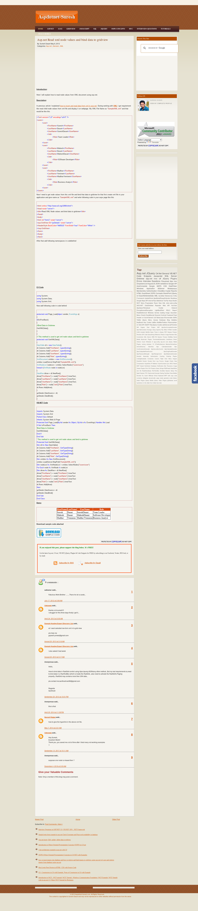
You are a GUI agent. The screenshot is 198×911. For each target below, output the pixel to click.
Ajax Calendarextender (165, 347)
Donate (150, 361)
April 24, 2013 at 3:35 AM (53, 618)
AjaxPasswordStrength (144, 354)
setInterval (165, 325)
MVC (131, 29)
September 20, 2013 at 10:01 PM (56, 696)
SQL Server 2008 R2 (151, 337)
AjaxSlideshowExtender (170, 354)
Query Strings (160, 368)
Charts (143, 315)
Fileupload (165, 281)
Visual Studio (173, 301)
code (175, 376)
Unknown (48, 605)
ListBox (154, 322)
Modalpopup (172, 288)
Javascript (159, 275)
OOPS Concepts (118, 29)
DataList (174, 308)
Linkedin (143, 332)
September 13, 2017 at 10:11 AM (56, 750)
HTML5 (170, 330)
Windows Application (147, 288)
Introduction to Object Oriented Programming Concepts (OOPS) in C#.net (62, 845)
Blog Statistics (172, 320)
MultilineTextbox (162, 322)
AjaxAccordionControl (158, 349)
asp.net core (165, 342)
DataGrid (140, 361)
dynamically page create (156, 378)
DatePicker (173, 286)
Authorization (155, 356)
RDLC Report (171, 310)
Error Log (156, 361)
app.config (157, 342)
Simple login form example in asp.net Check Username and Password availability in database (68, 835)
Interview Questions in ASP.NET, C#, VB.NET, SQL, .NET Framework (62, 829)
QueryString (151, 334)
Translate (155, 142)
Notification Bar (162, 366)
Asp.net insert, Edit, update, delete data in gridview (55, 840)
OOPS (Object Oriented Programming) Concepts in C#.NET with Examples (63, 855)
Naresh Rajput (50, 717)
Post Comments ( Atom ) (54, 824)
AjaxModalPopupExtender (162, 298)
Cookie (165, 308)
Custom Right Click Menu (164, 359)
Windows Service (154, 313)
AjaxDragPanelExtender (170, 351)
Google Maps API (142, 301)
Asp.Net (50, 29)
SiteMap (170, 337)
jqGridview (170, 380)
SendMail (161, 296)
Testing (162, 373)
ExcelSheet (146, 293)
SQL (95, 29)
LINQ (138, 332)
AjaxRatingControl (158, 354)
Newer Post (39, 819)
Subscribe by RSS (66, 563)
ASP (159, 327)
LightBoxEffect (160, 310)
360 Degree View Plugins (147, 327)
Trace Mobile (44, 34)
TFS (146, 373)
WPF (166, 376)
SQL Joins (166, 303)
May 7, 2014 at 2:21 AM (53, 728)
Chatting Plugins (171, 356)
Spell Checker (141, 373)
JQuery (104, 29)
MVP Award (141, 366)
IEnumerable (168, 318)
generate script (168, 378)
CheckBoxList (150, 315)
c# (161, 278)
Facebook (170, 315)
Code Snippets (145, 275)
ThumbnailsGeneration (159, 339)
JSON (157, 283)
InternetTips (152, 301)
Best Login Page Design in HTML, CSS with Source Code (57, 867)
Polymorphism (172, 322)
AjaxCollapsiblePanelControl (150, 351)
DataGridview (150, 305)
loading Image (165, 313)
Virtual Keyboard (159, 376)
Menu (143, 303)
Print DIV (148, 368)
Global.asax (160, 318)
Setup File (174, 371)
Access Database (160, 320)
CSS (166, 286)
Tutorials (166, 29)
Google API (173, 283)
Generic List (152, 318)
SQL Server (171, 275)
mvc (175, 281)
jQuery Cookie (157, 325)
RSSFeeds (167, 368)
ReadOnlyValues (147, 371)
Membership (141, 291)
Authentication (151, 291)
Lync (168, 363)
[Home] (128, 2)
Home (40, 29)
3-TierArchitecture (160, 344)
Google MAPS (156, 286)
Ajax (60, 29)
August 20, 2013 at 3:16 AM (54, 641)
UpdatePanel (149, 298)
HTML (139, 293)
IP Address (154, 363)
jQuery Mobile (149, 380)
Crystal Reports (171, 291)
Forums (162, 361)
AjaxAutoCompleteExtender (169, 327)
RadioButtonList (142, 313)
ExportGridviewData (146, 295)
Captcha (158, 330)
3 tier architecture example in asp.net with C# (53, 850)
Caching (163, 356)
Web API (167, 305)
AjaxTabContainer (142, 330)
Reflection (158, 334)
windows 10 (151, 344)
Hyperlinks (148, 363)
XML (61, 46)
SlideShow (160, 301)
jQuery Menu (148, 320)
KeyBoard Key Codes (144, 322)
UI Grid (139, 325)
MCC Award (173, 363)
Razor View (158, 303)
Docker (145, 361)
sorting (144, 344)
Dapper (175, 359)
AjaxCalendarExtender (170, 349)
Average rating (151, 330)
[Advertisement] (129, 17)
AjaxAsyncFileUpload (148, 308)
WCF (139, 303)
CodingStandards (142, 359)
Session (168, 371)
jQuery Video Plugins (160, 380)
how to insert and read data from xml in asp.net (78, 106)
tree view (159, 383)
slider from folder (152, 383)
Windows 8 (150, 342)
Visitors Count (141, 342)
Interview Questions (147, 29)
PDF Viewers (168, 332)
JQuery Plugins (170, 278)
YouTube (174, 305)
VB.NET (173, 273)
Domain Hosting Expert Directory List (59, 623)
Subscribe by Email (92, 563)
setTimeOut (173, 325)
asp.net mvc (152, 278)
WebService (169, 296)
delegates (146, 378)
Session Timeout (163, 337)
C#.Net (159, 273)
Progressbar (149, 303)
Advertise (152, 347)
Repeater (159, 305)
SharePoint (167, 293)
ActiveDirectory (142, 347)
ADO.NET (141, 305)
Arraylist (140, 356)
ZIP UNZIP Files (147, 325)
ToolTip (166, 301)
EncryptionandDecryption (146, 310)
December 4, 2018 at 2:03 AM (55, 766)
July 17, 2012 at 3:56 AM (53, 600)
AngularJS (151, 283)
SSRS (175, 318)
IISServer (163, 288)
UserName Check (171, 339)
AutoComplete (143, 286)
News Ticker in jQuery (157, 332)
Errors (140, 281)
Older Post (116, 819)
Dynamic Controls (161, 315)
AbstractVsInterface (171, 344)
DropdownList (142, 283)
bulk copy (171, 376)
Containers (151, 359)
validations (164, 283)
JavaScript (84, 29)
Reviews (171, 334)
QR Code (145, 334)
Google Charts (169, 361)
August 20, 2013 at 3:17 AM (54, 657)
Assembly (147, 356)
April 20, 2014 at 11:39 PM (54, 712)
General (56, 46)
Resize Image (165, 334)
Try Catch (145, 376)
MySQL (148, 332)
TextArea (167, 373)
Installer (174, 330)
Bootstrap (174, 298)
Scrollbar (163, 371)
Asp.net (49, 46)
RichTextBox (156, 371)
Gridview (70, 29)
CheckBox (161, 291)
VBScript (151, 376)
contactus (140, 378)
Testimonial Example (154, 373)
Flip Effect (164, 330)
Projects (153, 368)
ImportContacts (162, 363)
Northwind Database (151, 366)
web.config (173, 303)
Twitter (140, 320)
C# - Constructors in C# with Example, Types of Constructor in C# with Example (64, 872)
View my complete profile (161, 103)
